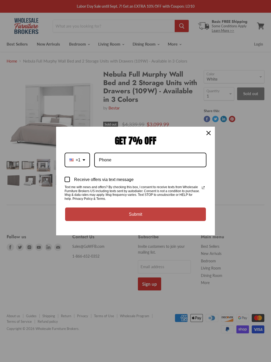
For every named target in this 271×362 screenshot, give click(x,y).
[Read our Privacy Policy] (203, 187)
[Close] (208, 133)
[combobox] (77, 160)
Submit (135, 214)
